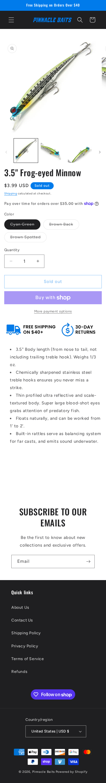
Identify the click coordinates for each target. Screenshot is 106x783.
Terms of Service (27, 658)
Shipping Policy (26, 633)
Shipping (10, 193)
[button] (11, 20)
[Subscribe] (88, 561)
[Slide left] (6, 152)
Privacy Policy (24, 646)
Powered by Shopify (72, 772)
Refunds (19, 671)
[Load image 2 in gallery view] (53, 150)
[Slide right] (100, 152)
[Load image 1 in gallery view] (26, 150)
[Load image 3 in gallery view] (80, 150)
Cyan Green (25, 226)
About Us (20, 607)
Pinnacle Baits (43, 772)
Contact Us (22, 620)
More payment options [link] (53, 311)
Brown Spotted (28, 238)
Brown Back (64, 226)
